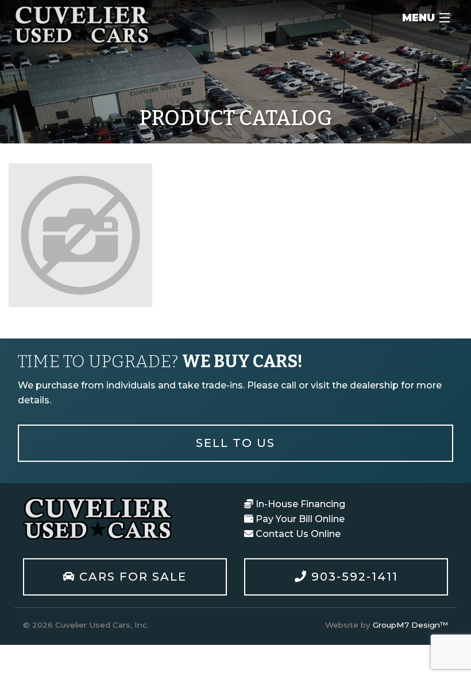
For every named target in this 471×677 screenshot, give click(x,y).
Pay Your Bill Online (299, 518)
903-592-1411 (352, 576)
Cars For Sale (131, 576)
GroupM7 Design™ (410, 624)
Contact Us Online (297, 533)
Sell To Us (235, 443)
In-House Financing (299, 504)
